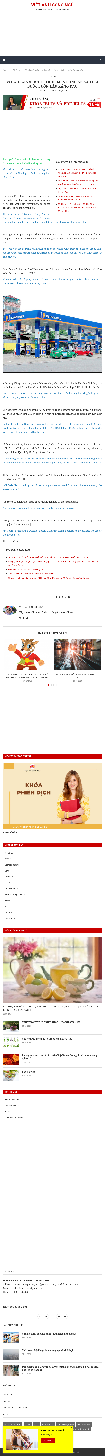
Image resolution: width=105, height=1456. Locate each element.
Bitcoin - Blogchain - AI (15, 894)
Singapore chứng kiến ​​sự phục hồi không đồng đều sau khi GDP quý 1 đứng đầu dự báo (48, 578)
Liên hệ (6, 1401)
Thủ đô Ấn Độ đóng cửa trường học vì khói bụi (47, 1350)
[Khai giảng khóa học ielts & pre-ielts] (52, 97)
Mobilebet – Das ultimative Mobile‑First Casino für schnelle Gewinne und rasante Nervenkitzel (77, 207)
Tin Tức (16, 70)
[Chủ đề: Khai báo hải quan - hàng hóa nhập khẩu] (11, 1337)
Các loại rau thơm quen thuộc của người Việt (47, 1038)
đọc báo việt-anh (65, 1424)
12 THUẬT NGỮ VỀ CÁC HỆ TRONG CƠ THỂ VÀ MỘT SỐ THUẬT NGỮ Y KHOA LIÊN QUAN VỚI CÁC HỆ (50, 1008)
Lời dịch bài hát (12, 1105)
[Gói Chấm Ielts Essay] (52, 796)
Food (7, 906)
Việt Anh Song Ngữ (31, 607)
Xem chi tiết (48, 1440)
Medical (8, 858)
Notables (9, 853)
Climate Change (12, 864)
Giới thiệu (7, 1394)
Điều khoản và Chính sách (15, 1407)
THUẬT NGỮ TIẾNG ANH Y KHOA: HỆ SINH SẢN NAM (51, 1022)
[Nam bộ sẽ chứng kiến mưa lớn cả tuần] (77, 654)
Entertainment (11, 888)
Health (8, 882)
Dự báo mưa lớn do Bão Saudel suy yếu (26, 569)
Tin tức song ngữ (12, 1099)
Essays (28, 1424)
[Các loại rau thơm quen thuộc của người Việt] (11, 1042)
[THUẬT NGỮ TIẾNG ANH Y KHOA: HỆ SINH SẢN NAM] (11, 1026)
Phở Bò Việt (28, 1071)
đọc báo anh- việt (12, 1424)
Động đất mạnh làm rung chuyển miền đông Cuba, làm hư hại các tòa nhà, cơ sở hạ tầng (60, 1368)
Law (7, 870)
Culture (8, 912)
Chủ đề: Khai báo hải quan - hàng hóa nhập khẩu (49, 1333)
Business (9, 876)
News (7, 1111)
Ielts (36, 1424)
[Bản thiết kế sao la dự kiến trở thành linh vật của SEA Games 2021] (27, 654)
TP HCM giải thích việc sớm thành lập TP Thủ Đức (31, 573)
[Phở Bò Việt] (11, 1075)
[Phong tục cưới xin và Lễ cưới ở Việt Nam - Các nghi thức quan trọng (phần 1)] (11, 1059)
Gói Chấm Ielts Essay (16, 832)
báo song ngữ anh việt (79, 1429)
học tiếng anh (84, 1424)
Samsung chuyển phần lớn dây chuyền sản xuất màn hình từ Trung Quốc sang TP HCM (48, 557)
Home (5, 70)
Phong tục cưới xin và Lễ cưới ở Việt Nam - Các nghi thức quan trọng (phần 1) (59, 1057)
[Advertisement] (52, 35)
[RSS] (65, 1316)
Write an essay (12, 918)
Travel (8, 900)
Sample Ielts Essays (14, 1117)
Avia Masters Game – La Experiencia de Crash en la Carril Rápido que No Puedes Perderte (77, 173)
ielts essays (47, 1424)
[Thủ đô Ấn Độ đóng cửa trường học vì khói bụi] (11, 1354)
